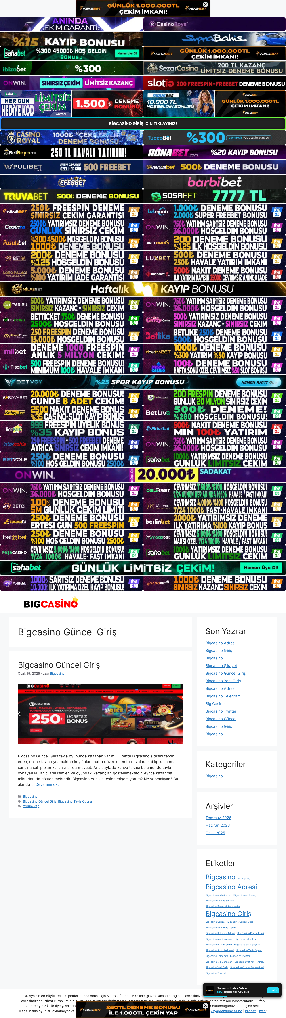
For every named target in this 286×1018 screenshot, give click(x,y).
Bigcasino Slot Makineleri (220, 950)
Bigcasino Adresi (221, 643)
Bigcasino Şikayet (221, 665)
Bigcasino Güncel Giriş (59, 665)
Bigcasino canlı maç (244, 895)
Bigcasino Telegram (223, 696)
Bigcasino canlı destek (218, 895)
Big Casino (215, 703)
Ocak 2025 (215, 833)
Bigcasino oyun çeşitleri (247, 944)
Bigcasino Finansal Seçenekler (223, 906)
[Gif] (143, 289)
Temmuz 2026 (218, 818)
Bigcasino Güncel (221, 719)
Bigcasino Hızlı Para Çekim (221, 927)
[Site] (71, 211)
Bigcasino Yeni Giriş (223, 681)
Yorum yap (31, 806)
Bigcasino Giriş (219, 650)
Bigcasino (30, 796)
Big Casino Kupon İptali (250, 933)
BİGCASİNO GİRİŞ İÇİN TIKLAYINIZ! (143, 123)
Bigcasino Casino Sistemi (220, 900)
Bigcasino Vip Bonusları (219, 961)
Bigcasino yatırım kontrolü (249, 961)
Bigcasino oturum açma (219, 944)
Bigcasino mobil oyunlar (219, 939)
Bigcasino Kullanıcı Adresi (220, 933)
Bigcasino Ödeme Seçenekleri (247, 967)
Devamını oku (48, 784)
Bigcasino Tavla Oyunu (75, 801)
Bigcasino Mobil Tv (245, 939)
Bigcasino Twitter (221, 711)
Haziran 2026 (218, 825)
